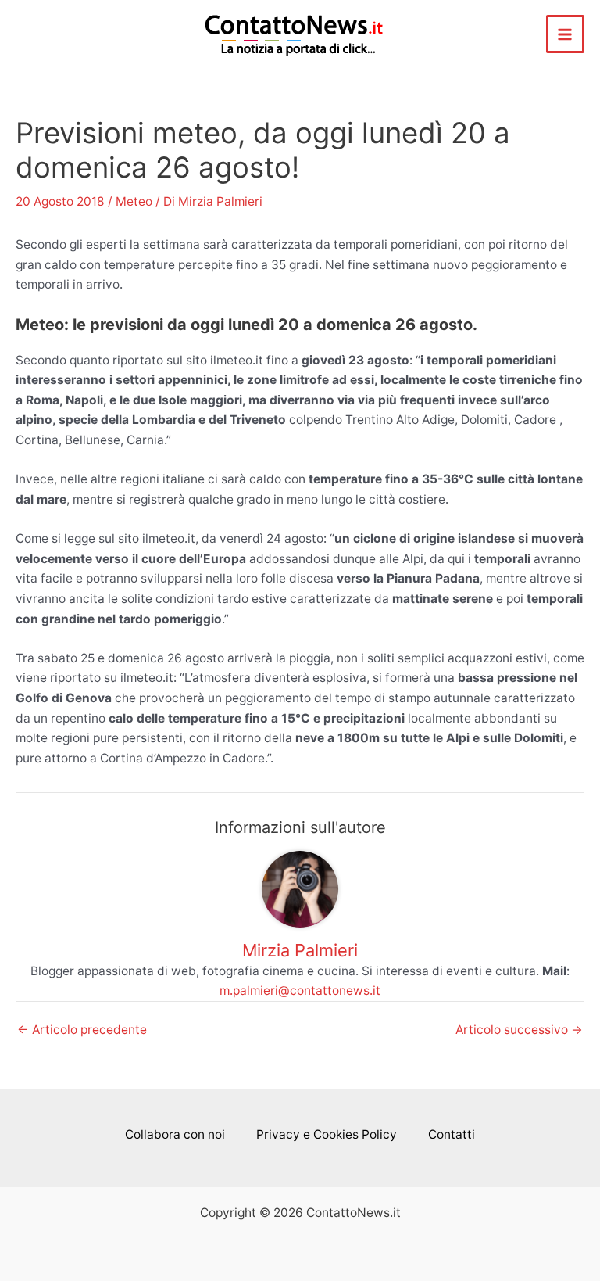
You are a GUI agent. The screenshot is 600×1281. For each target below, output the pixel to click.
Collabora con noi (175, 1134)
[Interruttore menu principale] (565, 34)
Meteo (134, 201)
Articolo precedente (82, 1030)
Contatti (451, 1134)
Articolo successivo (519, 1030)
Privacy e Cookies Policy (326, 1134)
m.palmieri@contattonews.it (300, 990)
